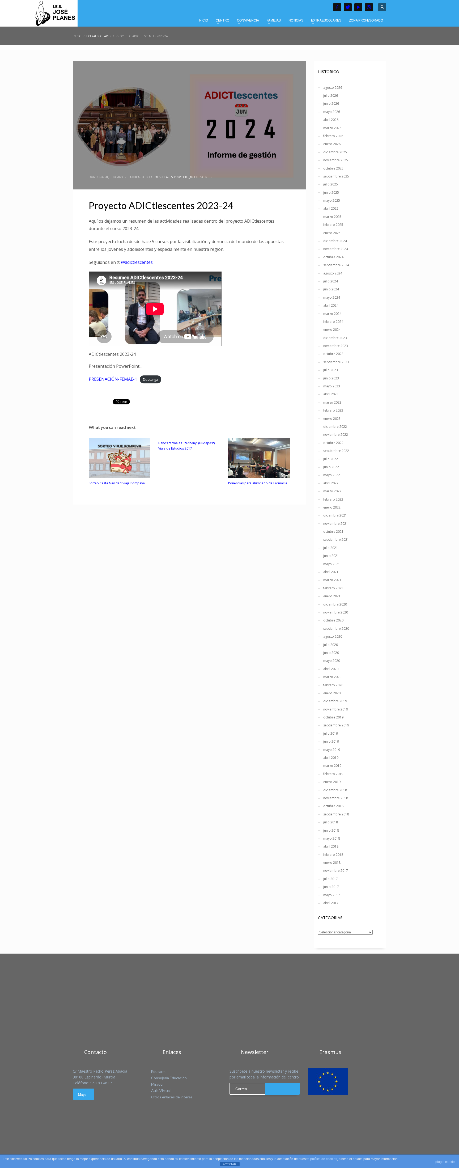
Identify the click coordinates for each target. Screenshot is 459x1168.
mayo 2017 (331, 895)
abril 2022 (330, 483)
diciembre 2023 (335, 338)
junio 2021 (331, 555)
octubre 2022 (333, 443)
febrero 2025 (333, 224)
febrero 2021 (333, 588)
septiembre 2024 (336, 265)
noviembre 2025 (335, 160)
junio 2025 (331, 192)
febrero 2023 (333, 410)
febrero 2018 (333, 854)
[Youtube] (358, 7)
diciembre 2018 (335, 790)
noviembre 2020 (335, 612)
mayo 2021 (331, 564)
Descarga (150, 379)
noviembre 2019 (335, 709)
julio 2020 (330, 644)
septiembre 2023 (336, 362)
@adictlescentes (137, 262)
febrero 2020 (333, 685)
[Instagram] (369, 7)
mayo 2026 (331, 111)
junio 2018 (331, 830)
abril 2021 (330, 572)
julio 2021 (330, 547)
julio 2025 (330, 184)
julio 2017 (330, 879)
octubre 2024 (333, 257)
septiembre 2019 (336, 725)
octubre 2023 (333, 354)
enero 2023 (332, 418)
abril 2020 (330, 669)
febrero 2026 (333, 136)
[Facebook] (337, 7)
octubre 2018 (333, 806)
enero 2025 (332, 233)
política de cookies (323, 1159)
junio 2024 (331, 289)
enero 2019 (332, 782)
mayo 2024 (331, 297)
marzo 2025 (332, 216)
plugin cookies (445, 1162)
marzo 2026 (332, 128)
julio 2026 (330, 95)
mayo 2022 (331, 475)
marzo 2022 (332, 491)
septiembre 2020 (336, 628)
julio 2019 (330, 733)
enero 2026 (332, 144)
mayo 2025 (331, 200)
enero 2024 (332, 329)
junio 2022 (331, 467)
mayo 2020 (331, 660)
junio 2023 (331, 378)
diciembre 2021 (335, 515)
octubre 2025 (333, 168)
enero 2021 (332, 596)
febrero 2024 (333, 321)
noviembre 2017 (335, 870)
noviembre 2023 (335, 346)
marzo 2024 (332, 313)
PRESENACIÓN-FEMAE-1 (113, 379)
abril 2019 (330, 757)
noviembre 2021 (335, 523)
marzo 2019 (332, 765)
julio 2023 (330, 370)
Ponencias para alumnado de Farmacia (257, 483)
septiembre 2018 (336, 814)
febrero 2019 (333, 774)
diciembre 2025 (335, 152)
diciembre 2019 (335, 701)
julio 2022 (330, 459)
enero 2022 (332, 507)
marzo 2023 (332, 402)
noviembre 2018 (335, 798)
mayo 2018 (331, 838)
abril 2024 (330, 305)
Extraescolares (161, 177)
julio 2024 (330, 281)
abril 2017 (330, 903)
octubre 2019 (333, 717)
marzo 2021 (332, 580)
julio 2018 (330, 822)
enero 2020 (332, 693)
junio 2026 (331, 103)
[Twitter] (348, 7)
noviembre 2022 (335, 434)
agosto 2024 (332, 273)
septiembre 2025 (336, 176)
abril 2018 (330, 846)
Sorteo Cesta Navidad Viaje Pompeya (117, 483)
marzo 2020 (332, 677)
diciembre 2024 (335, 241)
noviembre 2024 (335, 249)
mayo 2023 (331, 386)
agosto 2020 (332, 636)
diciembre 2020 (335, 604)
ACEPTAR (229, 1164)
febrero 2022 (333, 499)
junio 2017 (331, 887)
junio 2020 (331, 652)
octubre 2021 (333, 531)
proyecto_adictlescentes (193, 177)
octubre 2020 (333, 620)
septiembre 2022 (336, 450)
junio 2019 (331, 741)
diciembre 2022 (335, 426)
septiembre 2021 (336, 539)
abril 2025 (330, 208)
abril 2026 (330, 119)
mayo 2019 (331, 749)
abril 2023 (330, 394)
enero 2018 (332, 862)
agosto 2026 (332, 87)
